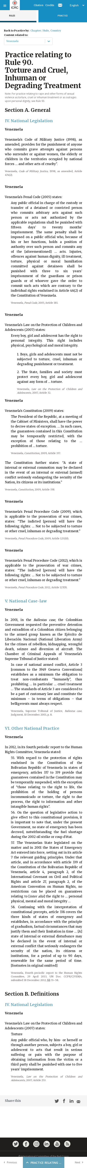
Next (77, 1162)
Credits (49, 5)
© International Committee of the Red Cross (43, 1156)
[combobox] (6, 41)
